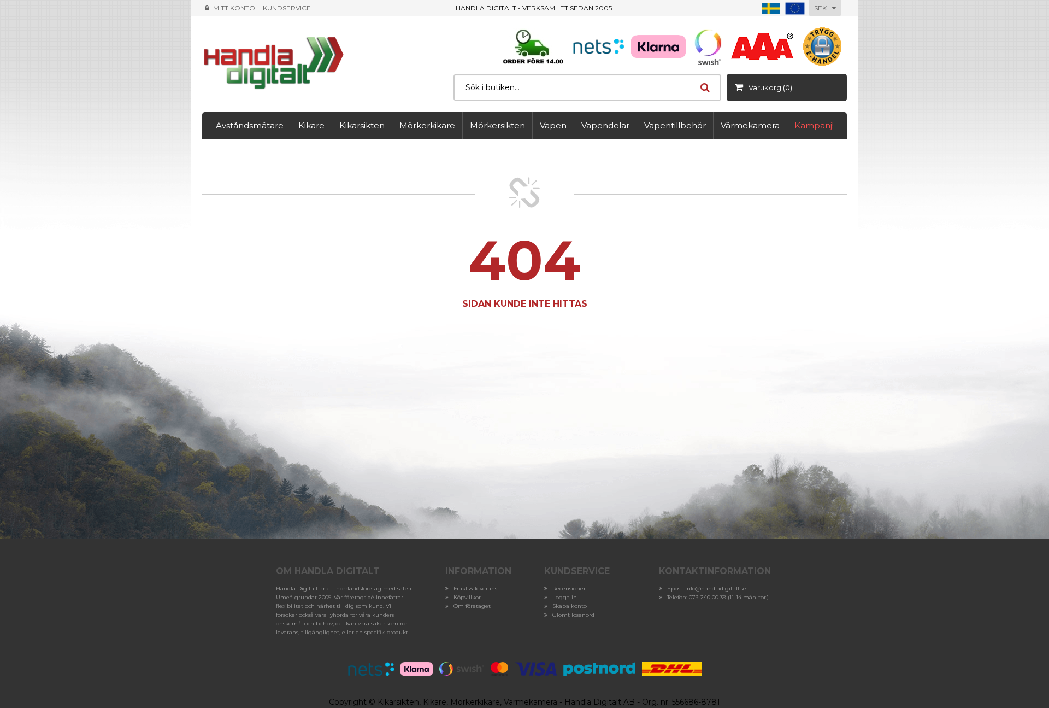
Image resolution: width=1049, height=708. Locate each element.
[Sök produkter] (705, 87)
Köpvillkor (467, 597)
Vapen (553, 125)
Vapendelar (605, 125)
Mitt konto (234, 8)
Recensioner (569, 588)
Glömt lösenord (573, 614)
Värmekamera (750, 125)
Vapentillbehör (675, 125)
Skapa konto (569, 606)
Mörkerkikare (427, 125)
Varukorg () (770, 87)
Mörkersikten (497, 125)
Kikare (311, 125)
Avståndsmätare (250, 125)
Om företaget (472, 606)
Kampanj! (814, 125)
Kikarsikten (362, 125)
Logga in (564, 597)
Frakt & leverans (475, 588)
